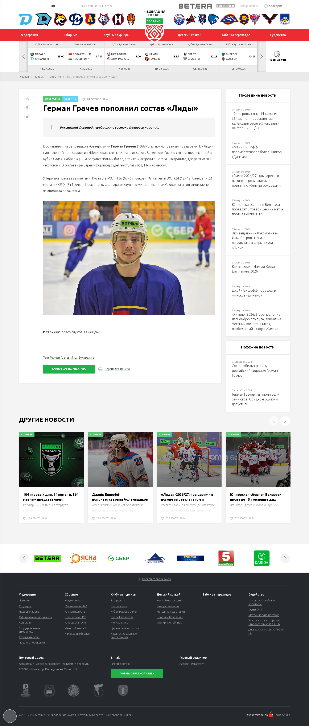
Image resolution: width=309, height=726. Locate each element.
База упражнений (168, 606)
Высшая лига (119, 606)
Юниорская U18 (75, 611)
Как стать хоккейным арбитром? (261, 602)
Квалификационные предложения (124, 635)
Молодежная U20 (76, 606)
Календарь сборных (77, 633)
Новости (39, 76)
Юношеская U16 (75, 622)
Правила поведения (32, 642)
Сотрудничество (29, 637)
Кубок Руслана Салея (124, 611)
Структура (25, 606)
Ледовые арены (29, 611)
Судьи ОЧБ (255, 609)
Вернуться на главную (69, 369)
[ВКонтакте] (27, 100)
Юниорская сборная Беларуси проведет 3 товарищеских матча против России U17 (255, 499)
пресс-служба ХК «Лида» (80, 332)
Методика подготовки (171, 611)
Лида (74, 357)
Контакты (25, 622)
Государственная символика (29, 630)
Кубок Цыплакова (122, 617)
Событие (55, 76)
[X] (27, 118)
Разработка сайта (257, 714)
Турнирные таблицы (169, 622)
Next (261, 56)
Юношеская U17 (75, 617)
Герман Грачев (60, 357)
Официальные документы (35, 617)
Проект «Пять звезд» (170, 617)
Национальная (74, 600)
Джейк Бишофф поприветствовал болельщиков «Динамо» (120, 499)
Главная (24, 76)
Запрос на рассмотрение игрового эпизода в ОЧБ (264, 622)
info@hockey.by (120, 663)
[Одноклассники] (27, 109)
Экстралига (52, 99)
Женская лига (119, 622)
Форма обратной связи (137, 673)
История (24, 600)
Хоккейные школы (169, 600)
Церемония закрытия (125, 628)
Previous (23, 56)
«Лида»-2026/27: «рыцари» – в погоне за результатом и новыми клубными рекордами (187, 499)
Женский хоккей (75, 628)
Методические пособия (263, 614)
